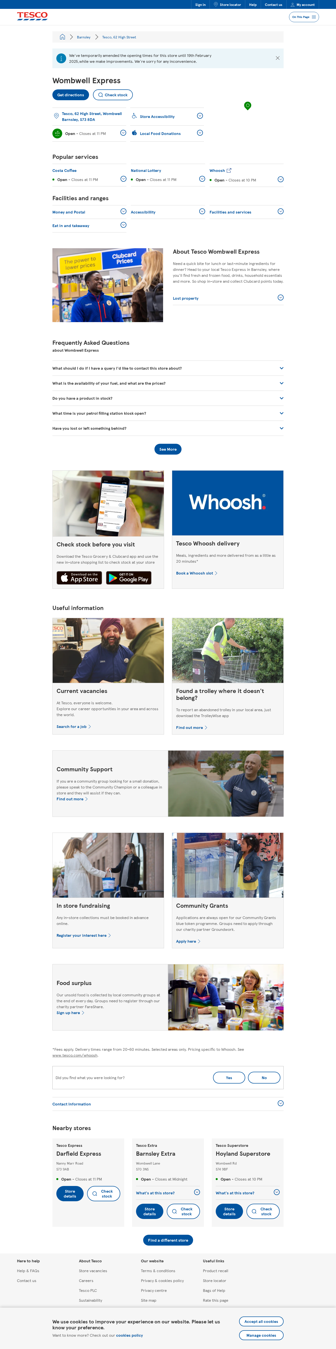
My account (306, 4)
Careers (86, 1280)
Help (253, 4)
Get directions (68, 93)
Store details (70, 1193)
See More (168, 449)
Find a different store (168, 1240)
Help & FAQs (28, 1270)
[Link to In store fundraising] (108, 866)
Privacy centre (154, 1290)
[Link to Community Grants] (228, 866)
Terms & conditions (158, 1270)
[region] (248, 111)
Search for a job (72, 726)
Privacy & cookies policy (162, 1280)
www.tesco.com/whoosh (74, 1055)
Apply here (186, 941)
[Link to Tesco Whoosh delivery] (228, 504)
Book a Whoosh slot (194, 573)
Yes (229, 1077)
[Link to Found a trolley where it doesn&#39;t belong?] (228, 651)
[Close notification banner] (278, 58)
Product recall (215, 1270)
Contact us (273, 4)
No (257, 1076)
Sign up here (68, 1012)
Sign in (200, 4)
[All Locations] (62, 37)
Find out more (189, 727)
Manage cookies (261, 1335)
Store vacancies (93, 1270)
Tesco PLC (88, 1290)
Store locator (230, 4)
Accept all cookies (261, 1321)
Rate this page (215, 1300)
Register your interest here (82, 935)
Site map (148, 1300)
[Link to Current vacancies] (108, 651)
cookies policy (129, 1335)
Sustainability (90, 1300)
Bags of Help (214, 1290)
